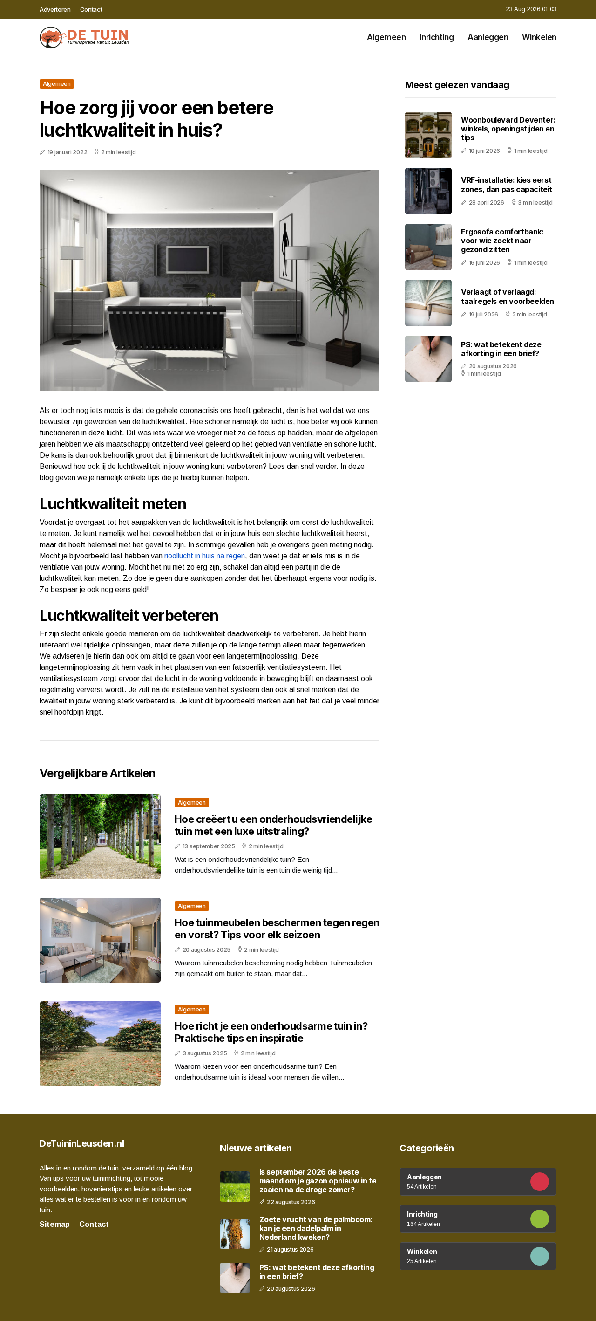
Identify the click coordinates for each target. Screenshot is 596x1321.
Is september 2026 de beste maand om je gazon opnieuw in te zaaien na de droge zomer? (318, 1181)
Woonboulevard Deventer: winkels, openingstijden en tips (508, 128)
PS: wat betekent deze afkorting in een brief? (501, 349)
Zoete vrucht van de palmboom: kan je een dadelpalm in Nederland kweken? (315, 1228)
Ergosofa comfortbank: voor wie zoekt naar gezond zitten (502, 240)
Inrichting (437, 37)
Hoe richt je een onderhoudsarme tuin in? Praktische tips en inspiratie (271, 1032)
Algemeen (386, 37)
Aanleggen (487, 37)
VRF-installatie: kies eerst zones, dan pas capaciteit (506, 185)
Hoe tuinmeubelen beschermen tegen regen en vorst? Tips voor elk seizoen (277, 928)
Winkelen (539, 37)
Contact (91, 9)
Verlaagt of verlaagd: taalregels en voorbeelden (507, 297)
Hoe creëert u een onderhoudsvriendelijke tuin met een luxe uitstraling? (273, 825)
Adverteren (55, 9)
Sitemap (55, 1224)
